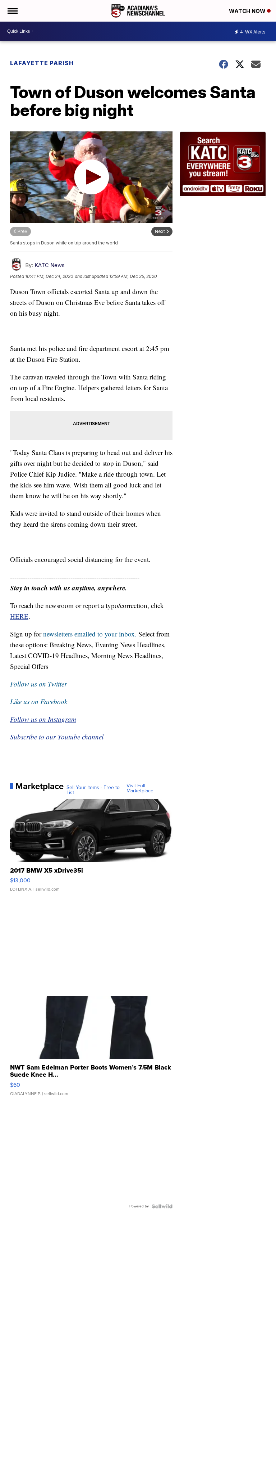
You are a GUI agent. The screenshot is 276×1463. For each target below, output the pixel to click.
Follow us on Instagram (43, 719)
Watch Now (248, 11)
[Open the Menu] (12, 11)
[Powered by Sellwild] (162, 1206)
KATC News (49, 265)
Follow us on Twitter (38, 683)
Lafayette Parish (42, 63)
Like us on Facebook (38, 701)
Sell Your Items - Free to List (93, 790)
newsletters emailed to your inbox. (90, 633)
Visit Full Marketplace (139, 788)
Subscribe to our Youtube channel (57, 736)
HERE (19, 616)
